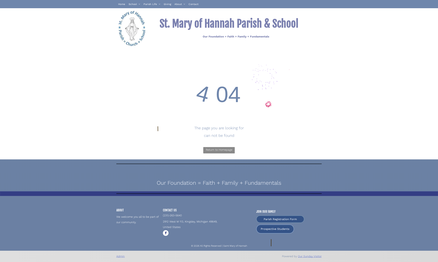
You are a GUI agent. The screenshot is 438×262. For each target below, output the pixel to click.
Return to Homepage (219, 149)
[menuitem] (122, 4)
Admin (120, 256)
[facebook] (166, 233)
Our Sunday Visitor (310, 256)
